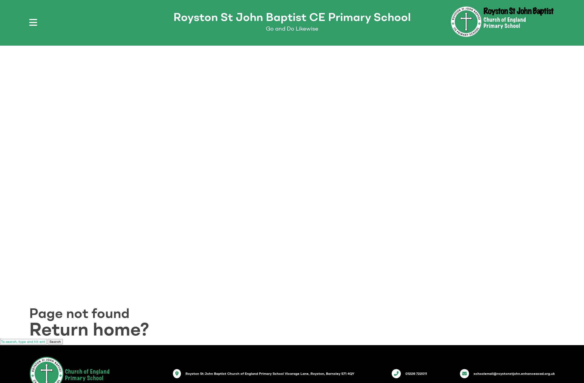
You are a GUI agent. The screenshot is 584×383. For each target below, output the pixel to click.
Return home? (89, 329)
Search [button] (55, 342)
